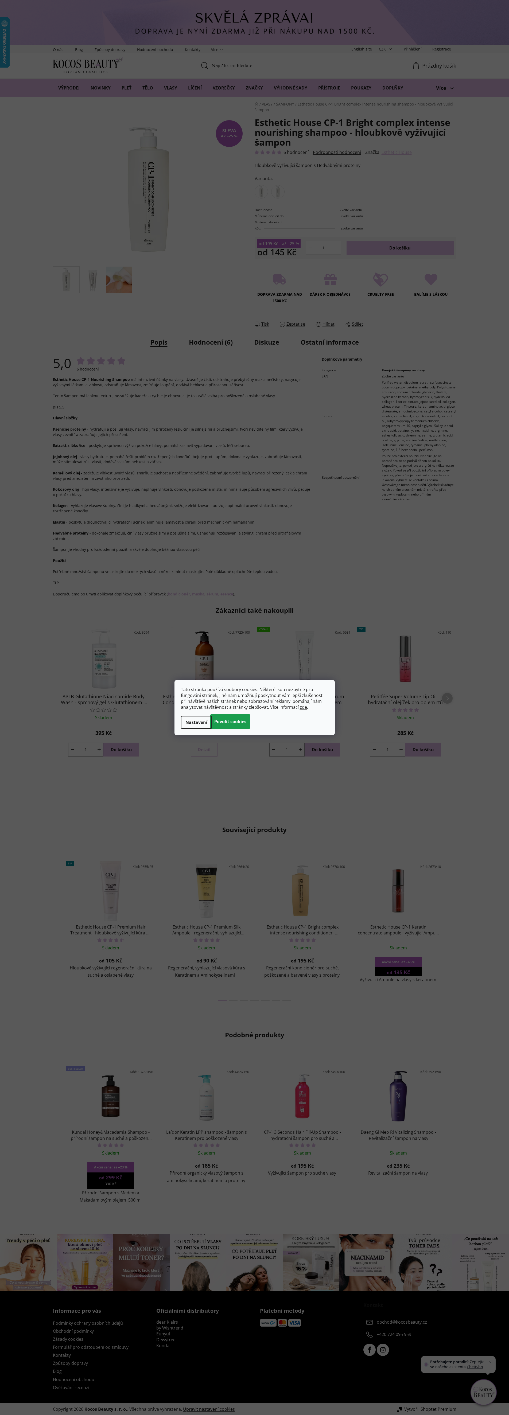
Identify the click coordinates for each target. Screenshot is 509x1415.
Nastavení (196, 722)
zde (303, 707)
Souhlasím (230, 721)
